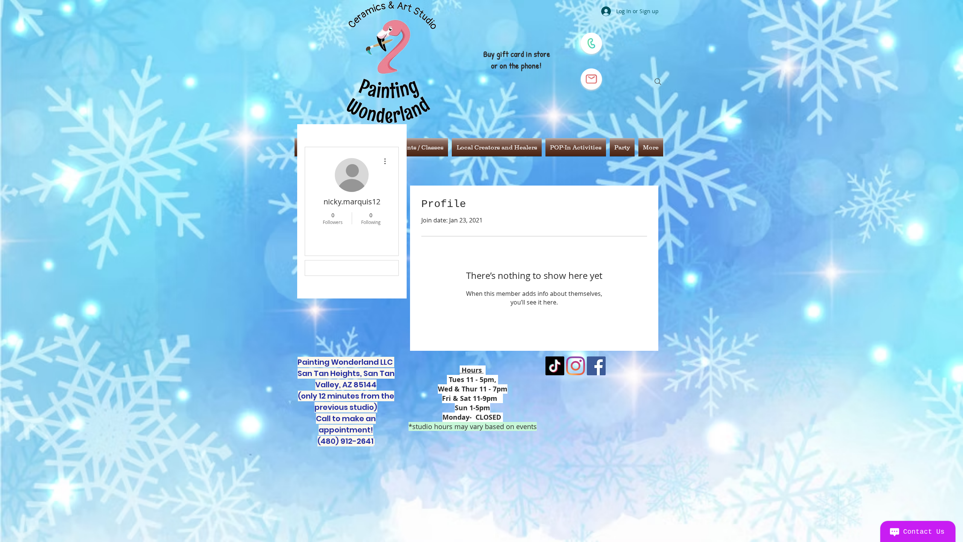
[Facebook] (596, 365)
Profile (323, 268)
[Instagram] (575, 365)
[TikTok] (554, 365)
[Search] (658, 82)
